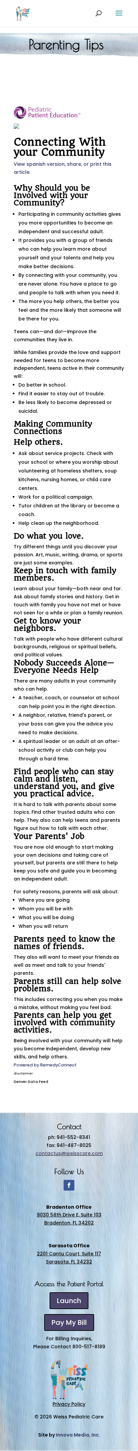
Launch (69, 1300)
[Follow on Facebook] (69, 1185)
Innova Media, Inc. (78, 1435)
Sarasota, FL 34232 (69, 1261)
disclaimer (23, 1073)
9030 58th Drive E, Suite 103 (69, 1214)
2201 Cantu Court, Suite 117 (69, 1253)
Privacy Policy (69, 1404)
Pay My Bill (69, 1322)
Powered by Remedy (45, 1065)
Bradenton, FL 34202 (69, 1222)
